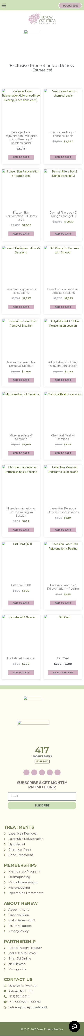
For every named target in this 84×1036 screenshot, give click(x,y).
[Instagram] (16, 5)
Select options (63, 672)
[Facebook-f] (42, 773)
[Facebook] (29, 5)
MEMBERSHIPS (20, 865)
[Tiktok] (22, 5)
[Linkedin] (58, 773)
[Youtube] (50, 773)
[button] (6, 6)
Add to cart (21, 157)
